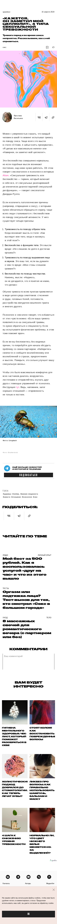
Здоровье (6, 12)
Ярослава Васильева (18, 117)
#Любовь (15, 494)
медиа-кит (50, 883)
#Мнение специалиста (29, 494)
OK (28, 914)
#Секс (35, 497)
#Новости (6, 497)
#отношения (16, 497)
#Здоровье (7, 494)
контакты (6, 883)
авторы (28, 883)
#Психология (27, 497)
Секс (4, 47)
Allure (6, 175)
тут (17, 387)
